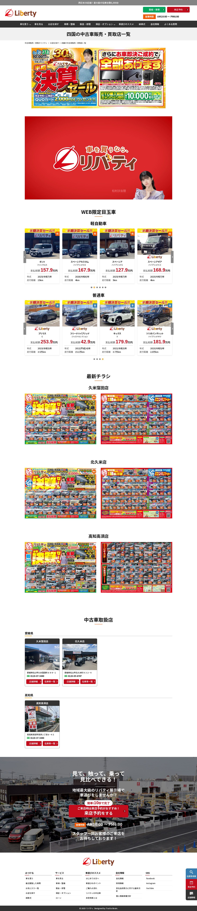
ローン (58, 897)
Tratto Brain (111, 908)
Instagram (150, 883)
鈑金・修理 (85, 24)
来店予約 (178, 9)
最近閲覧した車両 (33, 883)
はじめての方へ (92, 878)
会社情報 (154, 24)
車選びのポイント (93, 883)
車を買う (24, 24)
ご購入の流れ (91, 888)
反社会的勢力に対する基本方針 (128, 889)
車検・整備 (69, 24)
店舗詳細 (33, 681)
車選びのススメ (126, 24)
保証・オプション (104, 24)
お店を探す (53, 24)
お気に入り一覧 (32, 888)
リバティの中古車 (93, 893)
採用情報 (120, 883)
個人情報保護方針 (123, 896)
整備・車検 (154, 9)
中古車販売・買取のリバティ (36, 43)
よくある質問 (170, 24)
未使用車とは (91, 897)
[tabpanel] (42, 256)
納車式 (142, 24)
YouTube (150, 888)
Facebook (150, 878)
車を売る (38, 24)
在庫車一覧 (49, 681)
